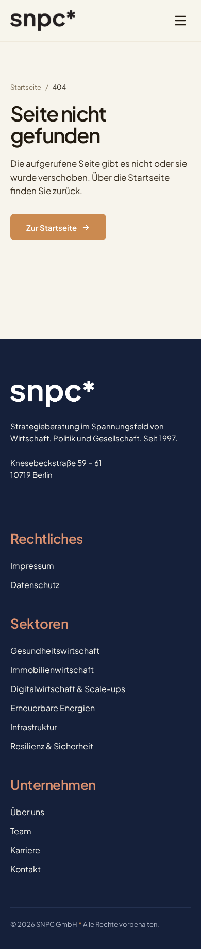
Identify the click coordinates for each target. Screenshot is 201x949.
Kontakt (25, 869)
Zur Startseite (51, 227)
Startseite (25, 87)
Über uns (27, 811)
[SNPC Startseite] (42, 20)
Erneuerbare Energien (52, 707)
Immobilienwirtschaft (52, 669)
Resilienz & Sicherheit (51, 745)
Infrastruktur (33, 726)
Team (20, 830)
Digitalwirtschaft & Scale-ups (67, 688)
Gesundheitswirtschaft (54, 650)
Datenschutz (34, 584)
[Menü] (180, 20)
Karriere (25, 849)
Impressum (32, 565)
